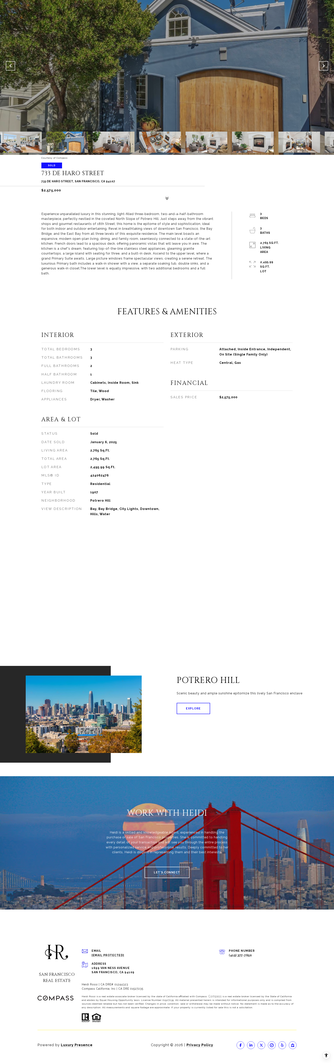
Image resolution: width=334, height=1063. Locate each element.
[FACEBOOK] (240, 1045)
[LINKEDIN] (251, 1045)
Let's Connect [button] (167, 872)
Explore (193, 708)
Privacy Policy (200, 1045)
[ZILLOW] (293, 1045)
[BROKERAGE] (272, 1045)
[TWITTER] (261, 1045)
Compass (215, 996)
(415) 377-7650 (240, 955)
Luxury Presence (77, 1045)
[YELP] (282, 1045)
